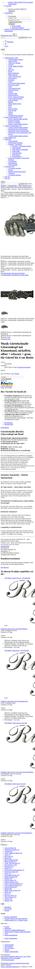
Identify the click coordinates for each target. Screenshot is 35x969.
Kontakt (6, 910)
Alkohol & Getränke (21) (11, 849)
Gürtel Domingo (17, 153)
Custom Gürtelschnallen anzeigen (18, 127)
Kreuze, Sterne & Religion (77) (13, 883)
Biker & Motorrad (13, 73)
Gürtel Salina (16, 151)
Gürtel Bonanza (16, 156)
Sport (9, 107)
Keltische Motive (13, 95)
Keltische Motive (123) (11, 882)
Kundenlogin (8, 13)
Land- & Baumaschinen (15, 98)
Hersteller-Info (8, 424)
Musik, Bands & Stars (14, 103)
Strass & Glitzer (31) (10, 895)
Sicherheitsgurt (12, 163)
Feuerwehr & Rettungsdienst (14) (14, 870)
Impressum (7, 928)
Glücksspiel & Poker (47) (12, 875)
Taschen (10, 170)
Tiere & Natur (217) (10, 897)
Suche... (30, 37)
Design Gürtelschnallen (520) (13, 117)
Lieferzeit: (4, 365)
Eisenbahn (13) (8, 866)
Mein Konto (8, 909)
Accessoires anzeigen (14, 168)
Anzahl (3, 377)
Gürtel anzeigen (13, 141)
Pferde (10, 105)
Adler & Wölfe (12, 61)
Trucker (10, 112)
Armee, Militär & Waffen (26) (13, 853)
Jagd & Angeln (12, 93)
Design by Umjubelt (14, 122)
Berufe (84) (7, 858)
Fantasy (10, 81)
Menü (2, 49)
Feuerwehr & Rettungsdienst (16, 83)
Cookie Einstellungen (10, 938)
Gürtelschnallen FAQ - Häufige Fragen (16, 920)
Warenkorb (7, 907)
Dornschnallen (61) (10, 137)
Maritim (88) (8, 889)
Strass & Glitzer (13, 109)
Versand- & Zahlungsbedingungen (14, 930)
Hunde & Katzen (13, 90)
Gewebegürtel (12, 161)
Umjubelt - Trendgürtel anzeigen (21, 146)
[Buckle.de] (6, 35)
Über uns (7, 177)
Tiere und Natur (9, 948)
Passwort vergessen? (18, 27)
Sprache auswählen (14, 9)
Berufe (10, 71)
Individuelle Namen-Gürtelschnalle (18, 131)
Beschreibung (8, 422)
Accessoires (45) (9, 166)
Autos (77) (7, 855)
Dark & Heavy (12, 78)
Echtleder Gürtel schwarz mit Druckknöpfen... (14, 629)
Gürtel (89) (7, 139)
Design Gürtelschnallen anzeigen (18, 119)
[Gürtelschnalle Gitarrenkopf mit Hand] (13, 273)
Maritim (10, 102)
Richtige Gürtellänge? (10, 917)
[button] (6, 45)
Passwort (11, 20)
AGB (6, 933)
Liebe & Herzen (13, 100)
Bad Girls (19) (8, 856)
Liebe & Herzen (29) (10, 887)
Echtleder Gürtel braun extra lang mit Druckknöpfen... (17, 833)
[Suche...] (23, 38)
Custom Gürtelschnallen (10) (12, 126)
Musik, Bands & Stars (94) (12, 890)
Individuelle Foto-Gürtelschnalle (17, 129)
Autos (10, 68)
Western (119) (8, 900)
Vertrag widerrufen (6, 966)
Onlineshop (15, 966)
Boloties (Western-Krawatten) (17, 171)
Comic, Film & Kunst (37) (12, 863)
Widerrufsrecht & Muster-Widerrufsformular (17, 932)
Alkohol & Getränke (14, 63)
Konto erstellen (16, 26)
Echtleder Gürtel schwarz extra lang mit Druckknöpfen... (17, 772)
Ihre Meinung (5, 567)
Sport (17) (7, 894)
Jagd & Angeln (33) (10, 880)
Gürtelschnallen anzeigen (15, 59)
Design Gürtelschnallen (11, 951)
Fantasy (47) (8, 868)
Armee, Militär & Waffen (15, 66)
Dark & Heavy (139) (10, 865)
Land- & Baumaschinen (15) (12, 885)
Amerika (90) (8, 851)
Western (10, 114)
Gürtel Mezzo (16, 154)
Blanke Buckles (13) (10, 861)
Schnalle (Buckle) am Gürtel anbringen (16, 918)
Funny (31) (7, 873)
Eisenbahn (11, 80)
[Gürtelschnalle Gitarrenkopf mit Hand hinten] (15, 275)
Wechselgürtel (8, 946)
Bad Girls (11, 70)
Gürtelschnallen (9, 945)
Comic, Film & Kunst (14, 76)
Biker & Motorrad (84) (11, 860)
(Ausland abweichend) (24, 367)
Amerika (10, 64)
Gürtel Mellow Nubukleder (20, 149)
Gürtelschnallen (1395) (11, 58)
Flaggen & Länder (13, 85)
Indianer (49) (8, 878)
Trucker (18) (8, 899)
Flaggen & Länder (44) (11, 872)
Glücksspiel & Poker (14, 88)
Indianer (10, 92)
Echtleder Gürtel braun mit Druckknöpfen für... (14, 701)
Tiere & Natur (12, 110)
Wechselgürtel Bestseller (15, 143)
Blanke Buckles (13, 75)
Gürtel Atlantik (16, 148)
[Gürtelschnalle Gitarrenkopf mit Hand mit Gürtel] (17, 308)
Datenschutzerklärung (10, 935)
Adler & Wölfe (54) (10, 848)
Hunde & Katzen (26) (10, 877)
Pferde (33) (7, 892)
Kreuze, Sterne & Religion (16, 97)
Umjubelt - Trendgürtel (15, 144)
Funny (10, 86)
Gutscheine (11, 173)
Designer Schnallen (14, 120)
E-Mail (10, 18)
